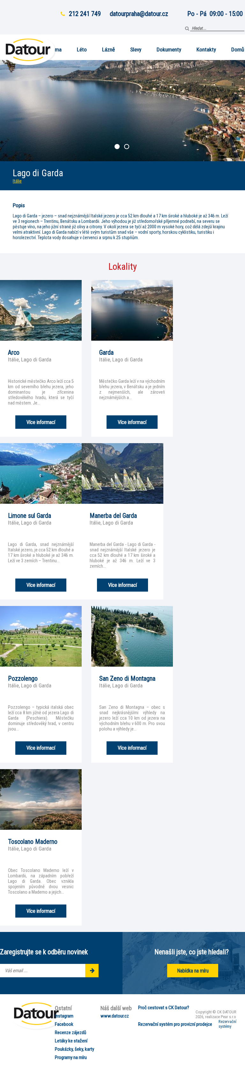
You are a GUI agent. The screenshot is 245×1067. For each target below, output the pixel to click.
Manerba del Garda (113, 515)
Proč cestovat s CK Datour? (163, 1007)
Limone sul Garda (29, 515)
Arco (13, 352)
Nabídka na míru (193, 971)
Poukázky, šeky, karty (74, 1049)
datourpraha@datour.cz (139, 14)
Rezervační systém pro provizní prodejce (175, 1024)
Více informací (40, 422)
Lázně (108, 49)
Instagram (64, 1016)
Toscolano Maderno (32, 841)
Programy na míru (71, 1057)
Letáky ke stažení (71, 1041)
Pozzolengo (23, 678)
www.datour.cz (114, 1016)
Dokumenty (169, 49)
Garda (106, 352)
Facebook (64, 1024)
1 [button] (118, 147)
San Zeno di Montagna (127, 678)
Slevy (135, 49)
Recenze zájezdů (70, 1032)
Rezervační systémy (227, 1024)
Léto (82, 49)
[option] (122, 111)
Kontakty (206, 49)
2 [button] (127, 147)
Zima (56, 49)
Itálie (17, 181)
